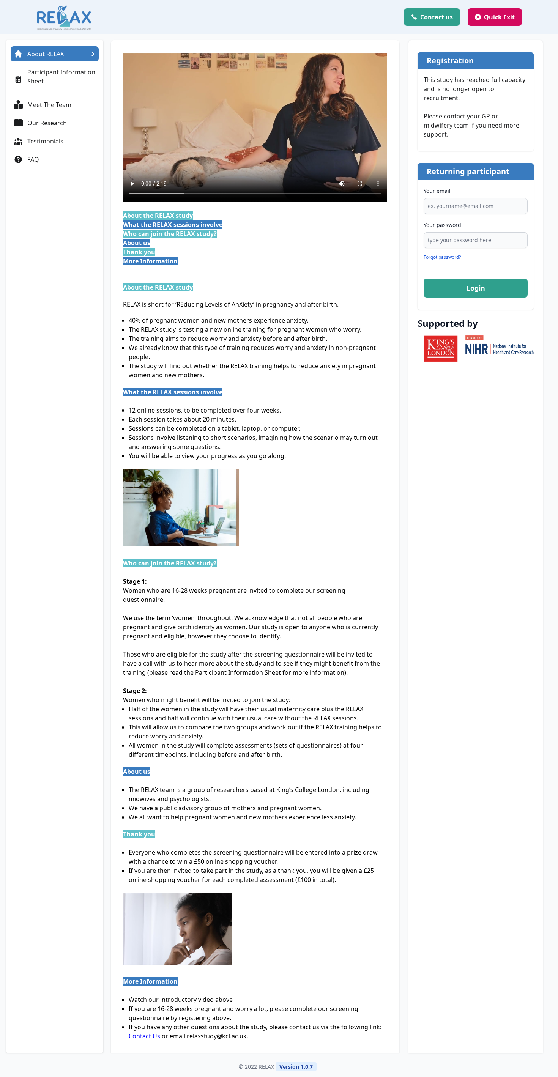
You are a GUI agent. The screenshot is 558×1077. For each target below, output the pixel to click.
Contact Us (144, 1036)
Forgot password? (442, 257)
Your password (442, 224)
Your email (437, 190)
